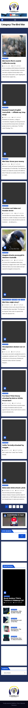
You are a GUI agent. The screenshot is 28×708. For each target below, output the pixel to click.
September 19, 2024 (9, 490)
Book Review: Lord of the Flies (16, 621)
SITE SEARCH (6, 531)
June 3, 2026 (7, 164)
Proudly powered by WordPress (9, 703)
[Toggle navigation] (15, 20)
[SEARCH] (22, 536)
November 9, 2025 (8, 260)
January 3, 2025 (8, 450)
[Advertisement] (14, 551)
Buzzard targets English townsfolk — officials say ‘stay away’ (13, 112)
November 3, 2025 (8, 304)
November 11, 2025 (9, 213)
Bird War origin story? (10, 302)
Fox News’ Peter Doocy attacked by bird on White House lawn (12, 398)
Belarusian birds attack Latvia (13, 488)
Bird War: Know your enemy (13, 161)
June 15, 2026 (7, 117)
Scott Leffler (17, 66)
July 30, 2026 (8, 602)
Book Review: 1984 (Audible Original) (16, 612)
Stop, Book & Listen (7, 299)
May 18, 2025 (7, 351)
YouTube (23, 299)
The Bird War (5, 58)
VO (19, 299)
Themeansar (13, 705)
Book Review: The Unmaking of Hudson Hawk (16, 631)
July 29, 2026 (7, 66)
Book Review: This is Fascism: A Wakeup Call (14, 599)
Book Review (6, 596)
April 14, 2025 (7, 403)
